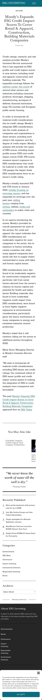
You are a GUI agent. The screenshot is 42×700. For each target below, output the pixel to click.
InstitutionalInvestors (6, 658)
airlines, (6, 206)
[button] (38, 673)
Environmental (8, 551)
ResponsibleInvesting (5, 651)
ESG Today (26, 409)
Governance (7, 560)
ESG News (19, 11)
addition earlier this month (16, 86)
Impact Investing (9, 564)
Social (5, 576)
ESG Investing (13, 3)
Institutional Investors (11, 568)
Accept (21, 694)
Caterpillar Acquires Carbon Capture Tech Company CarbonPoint (15, 442)
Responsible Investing (11, 572)
